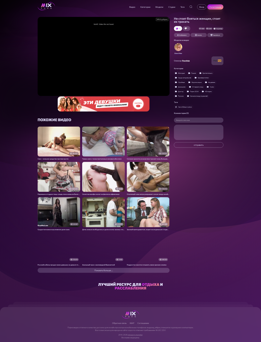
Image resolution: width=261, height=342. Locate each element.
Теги (182, 7)
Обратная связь (119, 323)
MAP (132, 323)
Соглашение (143, 323)
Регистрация (215, 7)
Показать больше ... (103, 270)
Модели (159, 7)
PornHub (186, 61)
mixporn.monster (135, 335)
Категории (145, 7)
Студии (171, 7)
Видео (132, 7)
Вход (201, 7)
